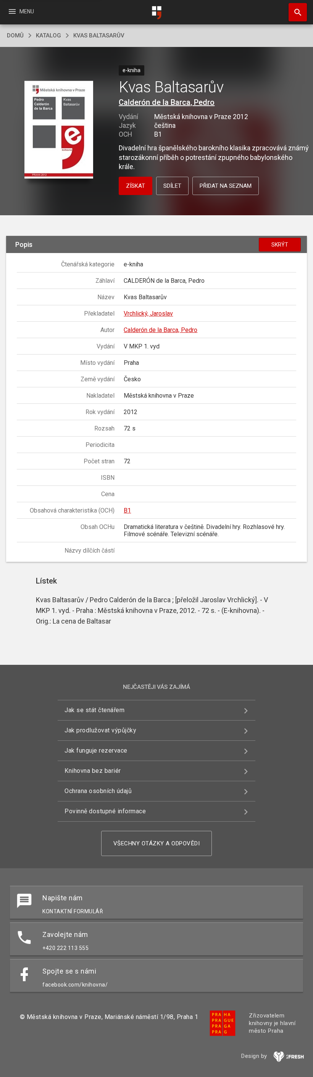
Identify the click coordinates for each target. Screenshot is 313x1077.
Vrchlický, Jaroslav (148, 313)
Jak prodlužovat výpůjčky (100, 730)
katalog (48, 35)
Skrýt (279, 245)
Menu (21, 11)
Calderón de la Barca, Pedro (167, 102)
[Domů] (156, 12)
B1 (127, 510)
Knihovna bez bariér (93, 770)
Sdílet (172, 185)
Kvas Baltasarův (98, 35)
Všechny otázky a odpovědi (156, 843)
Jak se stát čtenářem (94, 710)
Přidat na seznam (226, 185)
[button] (58, 130)
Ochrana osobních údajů (98, 791)
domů (15, 35)
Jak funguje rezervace (96, 750)
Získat (135, 185)
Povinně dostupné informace (105, 811)
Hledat (295, 12)
